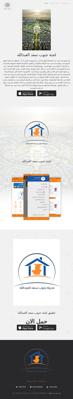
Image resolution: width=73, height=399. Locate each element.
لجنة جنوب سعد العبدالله (54, 393)
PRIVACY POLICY (55, 3)
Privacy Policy (31, 381)
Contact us (42, 381)
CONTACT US (66, 3)
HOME (46, 3)
